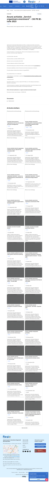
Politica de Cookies (22, 472)
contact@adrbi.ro (37, 65)
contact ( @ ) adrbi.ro (16, 459)
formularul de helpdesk (16, 456)
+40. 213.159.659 (15, 461)
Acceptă (38, 479)
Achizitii (11, 10)
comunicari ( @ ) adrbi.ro (16, 463)
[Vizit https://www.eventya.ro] (24, 476)
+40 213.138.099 (16, 457)
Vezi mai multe (24, 427)
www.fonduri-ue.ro (20, 469)
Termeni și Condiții (15, 472)
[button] (39, 14)
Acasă (8, 10)
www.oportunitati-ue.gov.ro (27, 469)
